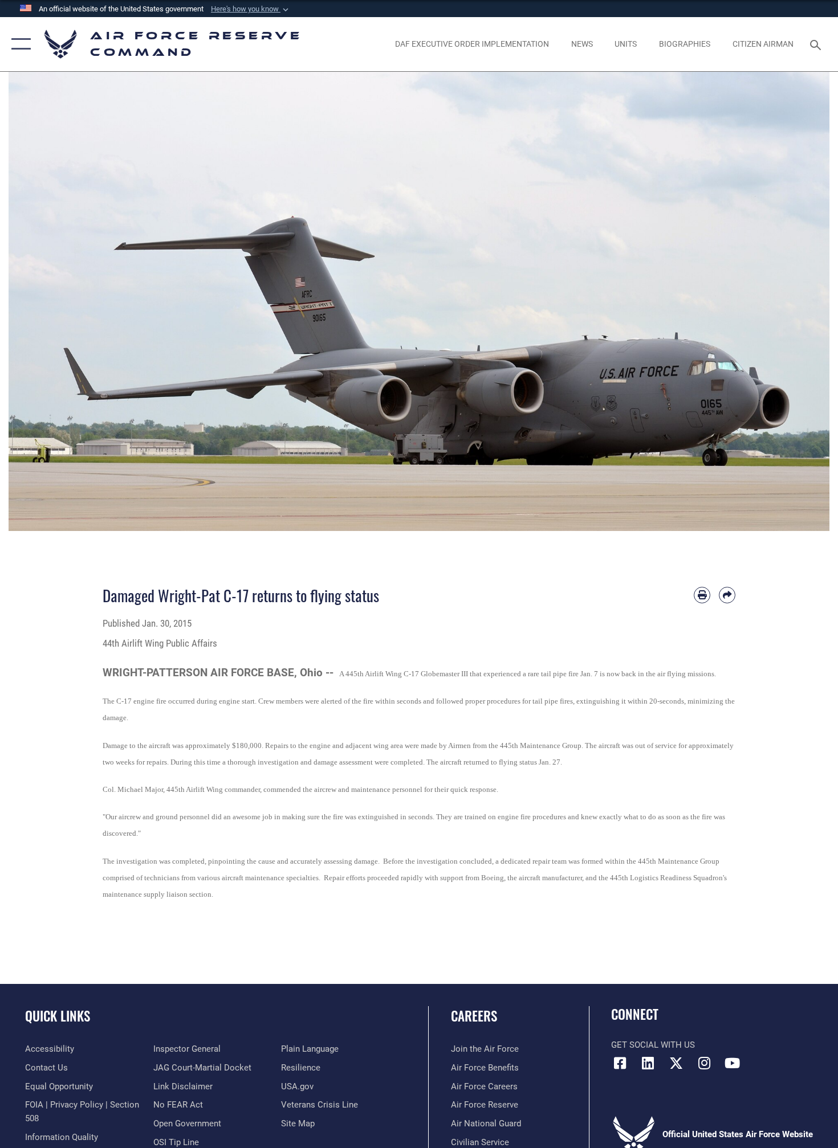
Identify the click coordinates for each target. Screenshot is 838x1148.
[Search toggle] (817, 43)
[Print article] (702, 595)
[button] (251, 9)
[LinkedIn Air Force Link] (648, 1063)
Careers (474, 1016)
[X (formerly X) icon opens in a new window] (676, 1063)
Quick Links (57, 1016)
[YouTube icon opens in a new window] (732, 1063)
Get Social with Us (653, 1045)
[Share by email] (727, 595)
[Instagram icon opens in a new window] (704, 1063)
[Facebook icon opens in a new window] (619, 1063)
